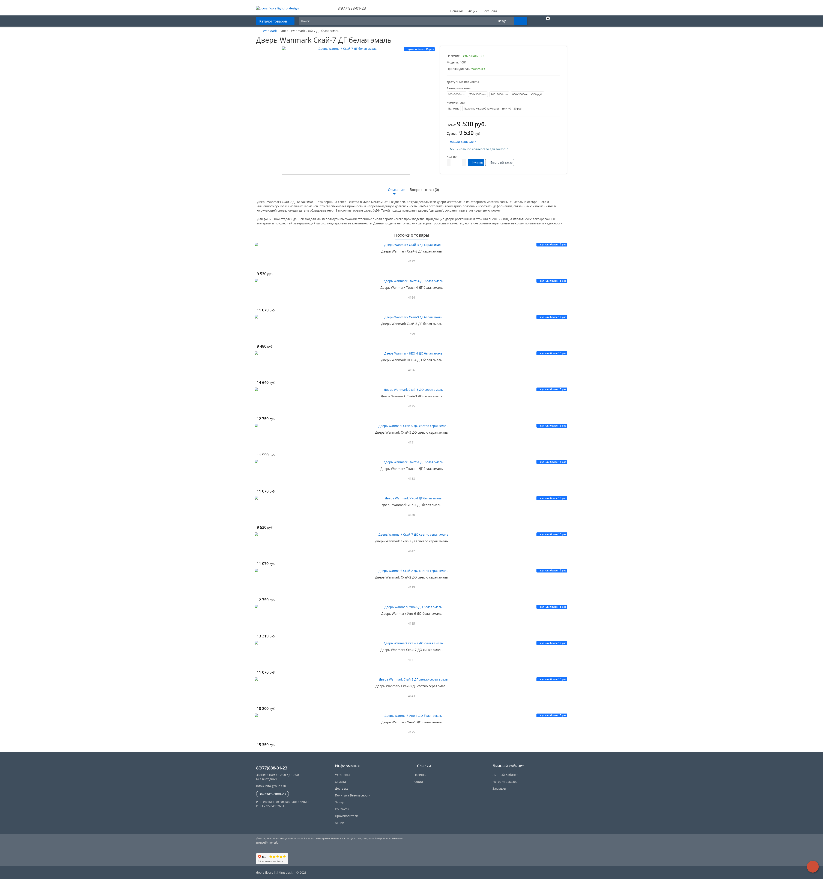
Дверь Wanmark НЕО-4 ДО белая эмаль (411, 360)
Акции (473, 11)
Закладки (499, 788)
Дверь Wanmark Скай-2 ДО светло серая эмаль (411, 577)
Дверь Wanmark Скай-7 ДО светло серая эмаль (411, 541)
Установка (342, 775)
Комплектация (456, 102)
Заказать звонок (272, 794)
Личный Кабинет (505, 775)
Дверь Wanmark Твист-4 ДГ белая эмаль (411, 287)
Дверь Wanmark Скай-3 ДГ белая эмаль (411, 324)
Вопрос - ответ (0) (424, 189)
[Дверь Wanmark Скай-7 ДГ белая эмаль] (346, 110)
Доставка (341, 788)
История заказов (505, 782)
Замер (339, 802)
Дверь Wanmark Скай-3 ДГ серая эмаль (411, 251)
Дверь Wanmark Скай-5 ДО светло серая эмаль (411, 432)
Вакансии (490, 11)
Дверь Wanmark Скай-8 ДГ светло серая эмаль (411, 686)
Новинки (456, 11)
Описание (396, 189)
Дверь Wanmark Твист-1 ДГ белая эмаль (411, 468)
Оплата (340, 782)
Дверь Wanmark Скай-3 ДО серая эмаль (411, 396)
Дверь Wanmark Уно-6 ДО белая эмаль (411, 613)
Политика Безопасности (353, 795)
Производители (346, 816)
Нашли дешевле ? (462, 142)
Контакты (342, 809)
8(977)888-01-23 (351, 8)
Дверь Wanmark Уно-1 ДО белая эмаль (411, 722)
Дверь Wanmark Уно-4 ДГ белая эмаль (411, 505)
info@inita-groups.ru (271, 786)
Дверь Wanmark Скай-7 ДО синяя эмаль (411, 650)
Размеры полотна (458, 88)
